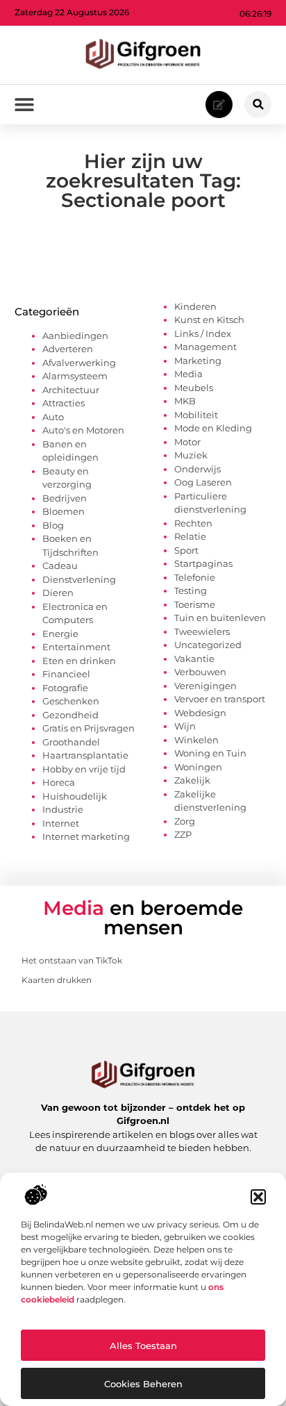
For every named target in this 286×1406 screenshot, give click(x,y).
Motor (187, 441)
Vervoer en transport (219, 698)
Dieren (58, 592)
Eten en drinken (79, 660)
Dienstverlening (79, 579)
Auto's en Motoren (83, 430)
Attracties (63, 402)
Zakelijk (192, 780)
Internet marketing (86, 836)
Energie (60, 633)
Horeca (58, 782)
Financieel (66, 673)
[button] (258, 1197)
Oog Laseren (203, 482)
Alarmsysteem (75, 375)
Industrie (62, 809)
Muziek (191, 455)
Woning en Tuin (210, 753)
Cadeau (60, 565)
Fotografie (65, 687)
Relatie (190, 536)
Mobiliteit (196, 414)
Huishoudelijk (74, 796)
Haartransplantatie (85, 755)
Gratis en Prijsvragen (88, 728)
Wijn (185, 725)
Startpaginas (203, 563)
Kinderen (195, 306)
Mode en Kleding (213, 427)
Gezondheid (70, 714)
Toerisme (194, 604)
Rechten (193, 523)
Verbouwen (200, 671)
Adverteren (67, 348)
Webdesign (200, 712)
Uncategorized (208, 644)
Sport (186, 550)
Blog (53, 525)
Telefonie (194, 577)
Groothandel (71, 741)
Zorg (184, 821)
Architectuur (70, 389)
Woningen (198, 766)
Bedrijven (64, 498)
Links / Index (202, 333)
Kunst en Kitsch (209, 319)
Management (205, 346)
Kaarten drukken (57, 980)
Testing (190, 590)
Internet (60, 823)
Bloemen (63, 511)
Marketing (197, 360)
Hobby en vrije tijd (84, 769)
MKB (185, 400)
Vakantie (194, 658)
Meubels (193, 387)
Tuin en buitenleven (220, 617)
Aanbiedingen (75, 335)
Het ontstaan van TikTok (72, 960)
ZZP (183, 834)
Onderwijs (197, 468)
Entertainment (76, 646)
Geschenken (70, 700)
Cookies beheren (143, 1383)
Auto (53, 416)
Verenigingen (205, 685)
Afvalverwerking (79, 362)
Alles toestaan (143, 1345)
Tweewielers (202, 631)
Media (188, 373)
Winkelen (196, 739)
